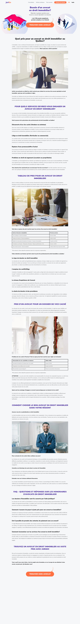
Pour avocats (49, 2)
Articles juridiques (40, 2)
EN (69, 2)
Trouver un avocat (60, 2)
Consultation (31, 2)
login (73, 2)
